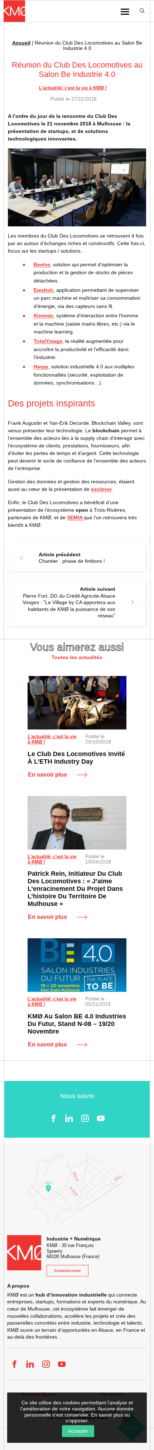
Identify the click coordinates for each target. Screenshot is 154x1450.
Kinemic (43, 315)
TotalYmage (48, 341)
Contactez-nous (67, 1270)
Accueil (21, 43)
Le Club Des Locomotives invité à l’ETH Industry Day (76, 757)
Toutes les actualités (77, 657)
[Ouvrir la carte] (77, 1189)
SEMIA (75, 517)
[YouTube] (100, 1118)
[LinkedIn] (69, 1118)
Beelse (42, 264)
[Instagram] (85, 1118)
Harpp (41, 366)
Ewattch (43, 290)
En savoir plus (47, 775)
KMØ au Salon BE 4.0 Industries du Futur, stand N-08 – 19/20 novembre (77, 1024)
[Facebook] (53, 1118)
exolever (101, 489)
